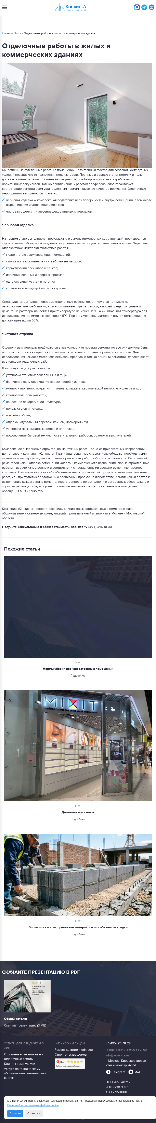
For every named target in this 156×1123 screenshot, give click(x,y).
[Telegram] (144, 7)
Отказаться (34, 1113)
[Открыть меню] (4, 7)
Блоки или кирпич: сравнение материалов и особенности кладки (78, 927)
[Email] (151, 7)
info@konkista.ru (117, 1055)
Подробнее (78, 675)
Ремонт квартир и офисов (74, 1050)
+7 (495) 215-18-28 (98, 527)
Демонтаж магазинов (78, 812)
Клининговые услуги (19, 1064)
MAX (137, 1072)
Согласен (15, 1113)
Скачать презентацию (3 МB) (25, 1025)
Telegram (118, 1072)
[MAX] (137, 7)
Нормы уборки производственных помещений (78, 669)
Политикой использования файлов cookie (32, 1105)
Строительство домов (71, 1055)
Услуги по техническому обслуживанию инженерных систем (25, 1073)
